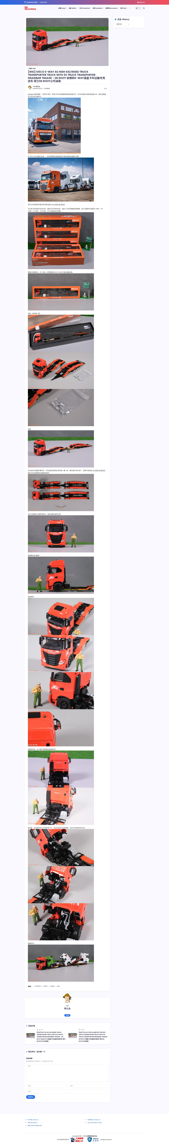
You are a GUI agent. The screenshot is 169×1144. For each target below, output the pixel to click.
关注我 (67, 1015)
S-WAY (52, 986)
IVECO (46, 986)
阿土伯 (38, 86)
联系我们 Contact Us (94, 1120)
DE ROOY (38, 986)
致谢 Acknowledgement (35, 1125)
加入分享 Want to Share (95, 1122)
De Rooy (31, 94)
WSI (58, 986)
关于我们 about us (33, 1120)
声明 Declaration (32, 1122)
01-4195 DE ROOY (58, 204)
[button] (138, 8)
